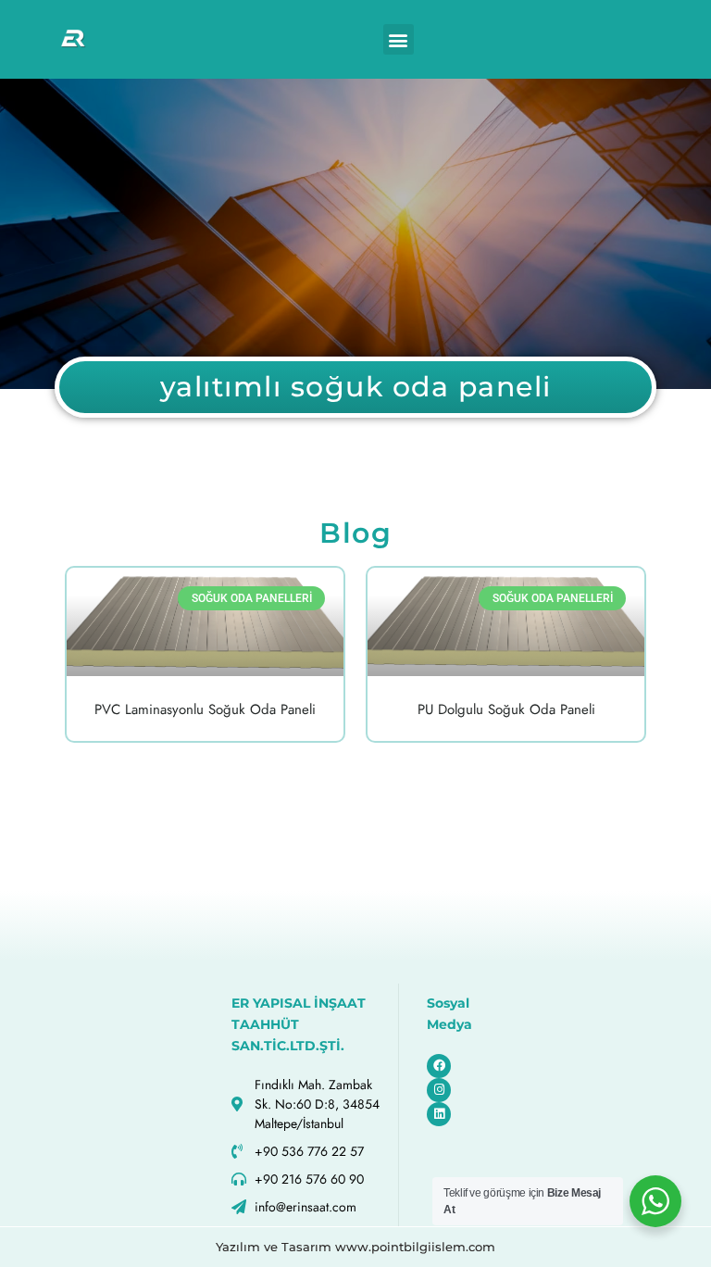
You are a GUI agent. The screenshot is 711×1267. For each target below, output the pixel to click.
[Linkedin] (439, 1114)
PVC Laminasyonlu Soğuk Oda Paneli (205, 709)
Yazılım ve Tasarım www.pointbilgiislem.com (355, 1246)
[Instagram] (439, 1090)
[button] (398, 39)
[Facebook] (439, 1066)
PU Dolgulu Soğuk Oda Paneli (506, 709)
